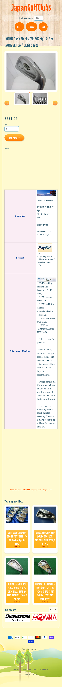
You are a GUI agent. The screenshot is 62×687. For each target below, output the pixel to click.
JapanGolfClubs (31, 7)
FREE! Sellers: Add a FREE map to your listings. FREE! (31, 490)
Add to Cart (14, 137)
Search (25, 649)
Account (31, 26)
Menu (19, 26)
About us (35, 649)
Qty (5, 125)
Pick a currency (26, 17)
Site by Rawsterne (31, 672)
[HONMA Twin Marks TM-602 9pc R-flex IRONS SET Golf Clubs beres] (22, 98)
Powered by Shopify (31, 674)
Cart (43, 26)
